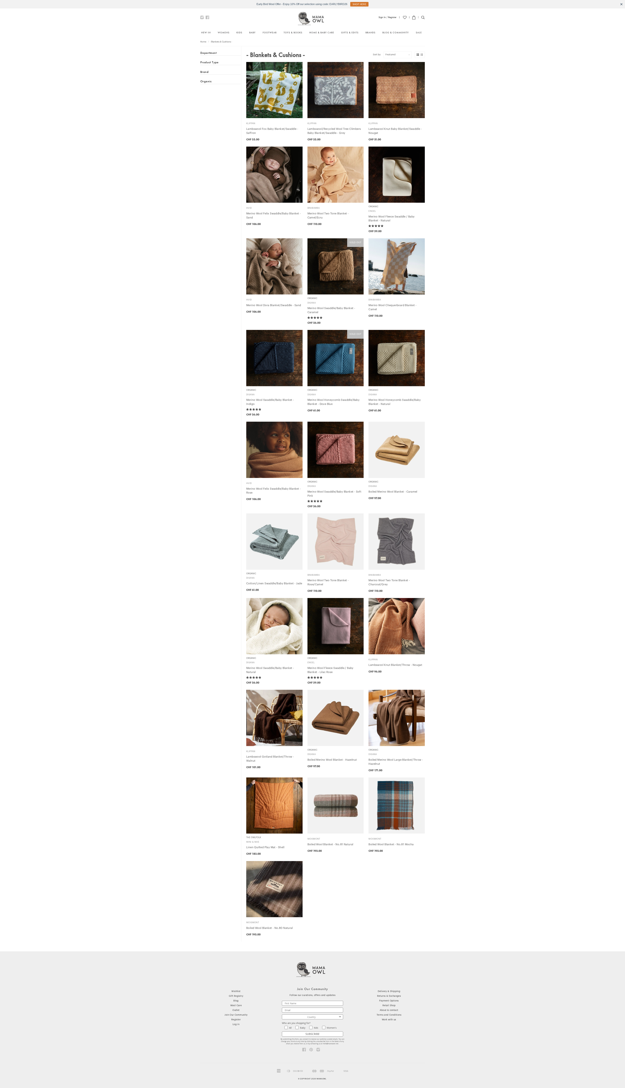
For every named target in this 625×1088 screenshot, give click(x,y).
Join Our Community (235, 1015)
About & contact (389, 1010)
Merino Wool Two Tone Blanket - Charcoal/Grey (389, 582)
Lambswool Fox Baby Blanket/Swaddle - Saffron (272, 131)
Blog (236, 1001)
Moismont (313, 839)
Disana (311, 303)
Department (208, 53)
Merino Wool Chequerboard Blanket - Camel (392, 307)
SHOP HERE (359, 4)
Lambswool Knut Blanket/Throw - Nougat (395, 665)
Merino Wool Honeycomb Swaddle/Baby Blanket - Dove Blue (333, 402)
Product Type (209, 62)
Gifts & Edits (350, 32)
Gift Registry (236, 996)
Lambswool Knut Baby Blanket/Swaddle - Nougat (395, 131)
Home (203, 42)
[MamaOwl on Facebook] (207, 18)
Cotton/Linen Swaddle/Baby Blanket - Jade (274, 583)
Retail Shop (389, 1005)
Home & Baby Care (321, 32)
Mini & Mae (252, 842)
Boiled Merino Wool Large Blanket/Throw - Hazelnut (395, 762)
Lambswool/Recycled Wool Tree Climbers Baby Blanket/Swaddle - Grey (334, 131)
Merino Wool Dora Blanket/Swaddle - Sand (273, 305)
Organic (206, 81)
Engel (372, 211)
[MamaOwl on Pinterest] (311, 1050)
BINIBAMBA (313, 208)
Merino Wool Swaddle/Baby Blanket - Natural (270, 670)
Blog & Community (395, 32)
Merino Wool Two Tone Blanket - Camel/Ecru (328, 215)
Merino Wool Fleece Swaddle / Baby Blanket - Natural (391, 218)
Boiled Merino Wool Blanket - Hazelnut (332, 760)
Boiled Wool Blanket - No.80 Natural (269, 928)
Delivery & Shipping (389, 991)
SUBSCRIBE (312, 1034)
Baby (252, 32)
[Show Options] (340, 1017)
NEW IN (206, 32)
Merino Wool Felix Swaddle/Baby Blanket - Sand (273, 215)
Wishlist (235, 991)
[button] (376, 226)
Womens (223, 32)
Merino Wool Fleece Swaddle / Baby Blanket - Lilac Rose (330, 670)
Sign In (382, 17)
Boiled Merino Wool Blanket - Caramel (392, 491)
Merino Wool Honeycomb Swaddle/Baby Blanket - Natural (394, 402)
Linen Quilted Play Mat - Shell (265, 847)
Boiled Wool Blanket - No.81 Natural (330, 844)
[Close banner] (621, 4)
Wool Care (236, 1005)
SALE (419, 32)
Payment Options (389, 1001)
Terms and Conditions (389, 1015)
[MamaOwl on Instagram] (202, 18)
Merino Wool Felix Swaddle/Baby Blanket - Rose (273, 491)
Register (392, 17)
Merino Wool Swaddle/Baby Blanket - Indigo (270, 402)
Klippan (250, 123)
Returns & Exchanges (389, 996)
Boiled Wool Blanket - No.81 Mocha (391, 844)
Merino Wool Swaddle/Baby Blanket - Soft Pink (334, 493)
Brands (370, 32)
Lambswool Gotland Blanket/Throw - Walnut (270, 758)
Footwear (270, 32)
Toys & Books (293, 32)
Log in (236, 1024)
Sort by (377, 55)
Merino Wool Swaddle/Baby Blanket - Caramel (331, 310)
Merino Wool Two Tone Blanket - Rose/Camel (328, 582)
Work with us (389, 1020)
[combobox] (311, 1017)
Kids (239, 32)
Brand (204, 72)
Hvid (249, 208)
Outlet (235, 1010)
